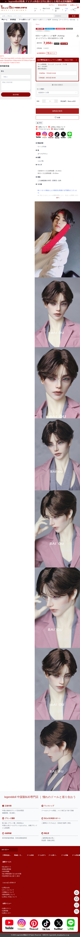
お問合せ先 (6, 887)
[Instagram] (21, 924)
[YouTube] (9, 924)
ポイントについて (8, 890)
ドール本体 (30, 855)
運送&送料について (8, 894)
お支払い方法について (9, 897)
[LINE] (70, 924)
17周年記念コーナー (8, 855)
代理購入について (8, 892)
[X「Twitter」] (58, 924)
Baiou (37, 24)
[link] (4, 19)
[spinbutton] (50, 101)
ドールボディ (42, 855)
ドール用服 (64, 855)
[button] (44, 101)
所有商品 (13, 19)
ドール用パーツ (53, 855)
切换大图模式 (58, 85)
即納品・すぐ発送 (19, 855)
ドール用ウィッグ (24, 19)
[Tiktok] (46, 924)
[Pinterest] (33, 924)
